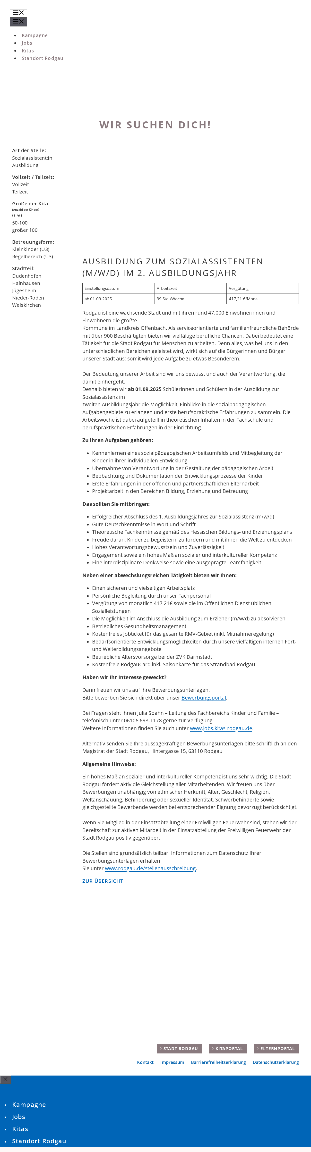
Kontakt (145, 1062)
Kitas (20, 1129)
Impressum (172, 1062)
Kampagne (29, 1104)
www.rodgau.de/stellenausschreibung (150, 868)
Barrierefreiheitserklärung (218, 1062)
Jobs (19, 1116)
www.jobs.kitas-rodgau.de (221, 728)
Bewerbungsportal (203, 697)
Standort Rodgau (39, 1141)
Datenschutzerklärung (276, 1062)
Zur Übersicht (102, 881)
